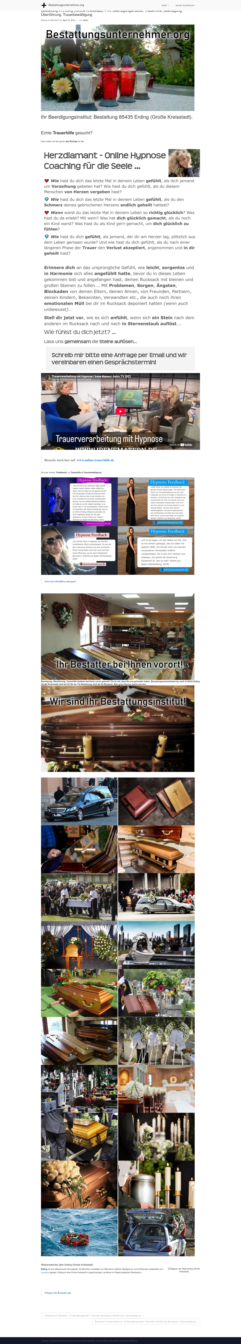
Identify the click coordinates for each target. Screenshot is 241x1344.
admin (85, 20)
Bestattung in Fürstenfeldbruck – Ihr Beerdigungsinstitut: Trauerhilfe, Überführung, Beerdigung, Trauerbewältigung (145, 1321)
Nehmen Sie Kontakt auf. (57, 1292)
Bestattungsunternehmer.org (66, 5)
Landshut (45, 1272)
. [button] (146, 684)
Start (164, 5)
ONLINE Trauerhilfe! (185, 5)
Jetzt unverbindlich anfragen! (60, 581)
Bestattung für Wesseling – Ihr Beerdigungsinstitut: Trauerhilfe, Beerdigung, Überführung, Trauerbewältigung (93, 1315)
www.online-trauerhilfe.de (95, 459)
